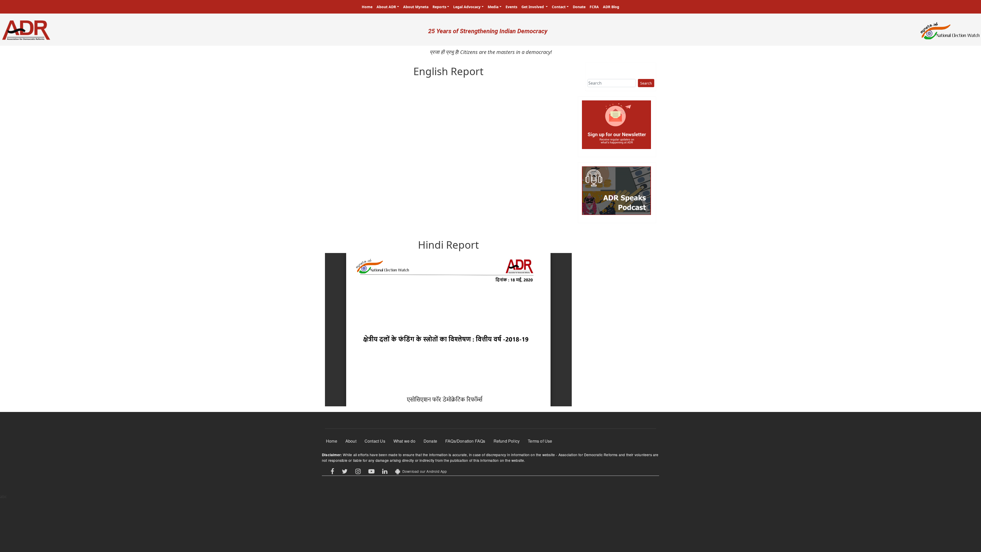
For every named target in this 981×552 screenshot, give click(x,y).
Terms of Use (540, 441)
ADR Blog (611, 6)
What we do (404, 441)
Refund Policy (507, 441)
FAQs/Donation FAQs (465, 441)
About (350, 441)
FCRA (594, 6)
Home (367, 6)
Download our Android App (423, 471)
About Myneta (415, 6)
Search (646, 83)
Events (511, 6)
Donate (579, 6)
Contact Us (375, 441)
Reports (439, 6)
